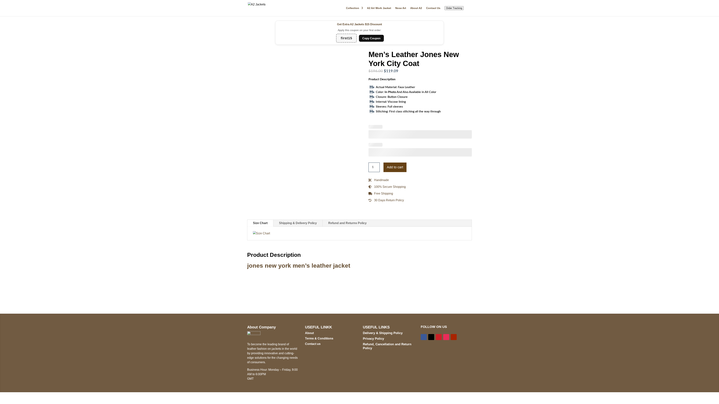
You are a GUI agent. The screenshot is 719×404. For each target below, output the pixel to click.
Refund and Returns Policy (347, 223)
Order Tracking (454, 8)
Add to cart (395, 167)
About (309, 333)
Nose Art (400, 8)
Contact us (313, 343)
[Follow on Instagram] (446, 337)
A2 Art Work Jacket (379, 8)
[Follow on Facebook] (424, 337)
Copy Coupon (371, 38)
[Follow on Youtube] (454, 337)
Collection (352, 8)
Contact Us (433, 8)
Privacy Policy (373, 338)
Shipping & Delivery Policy (298, 223)
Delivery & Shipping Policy (383, 333)
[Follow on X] (431, 337)
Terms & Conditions (319, 338)
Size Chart (260, 223)
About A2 (416, 8)
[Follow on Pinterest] (439, 337)
